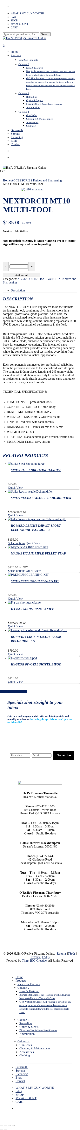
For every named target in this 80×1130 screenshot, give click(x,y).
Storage (20, 1070)
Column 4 (23, 1041)
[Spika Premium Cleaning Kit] (28, 574)
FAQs (46, 957)
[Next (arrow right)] (5, 1129)
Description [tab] (18, 290)
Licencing (22, 1074)
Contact (20, 1081)
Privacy (36, 957)
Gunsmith (22, 1067)
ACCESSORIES (21, 180)
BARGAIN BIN (50, 279)
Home (6, 180)
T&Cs (71, 953)
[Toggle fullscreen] (5, 1125)
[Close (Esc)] (13, 1125)
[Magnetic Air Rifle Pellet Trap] (28, 547)
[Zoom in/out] (1, 1125)
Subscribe (64, 755)
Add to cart (21, 275)
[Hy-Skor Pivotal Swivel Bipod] (22, 658)
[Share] (9, 1125)
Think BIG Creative (34, 960)
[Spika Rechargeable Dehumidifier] (30, 491)
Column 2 (23, 987)
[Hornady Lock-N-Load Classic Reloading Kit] (37, 630)
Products (21, 980)
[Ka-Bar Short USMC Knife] (24, 602)
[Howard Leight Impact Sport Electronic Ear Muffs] (37, 519)
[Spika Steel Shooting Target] (26, 463)
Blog (19, 1077)
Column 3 (23, 1019)
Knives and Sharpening (47, 180)
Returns (61, 953)
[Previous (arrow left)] (1, 1129)
